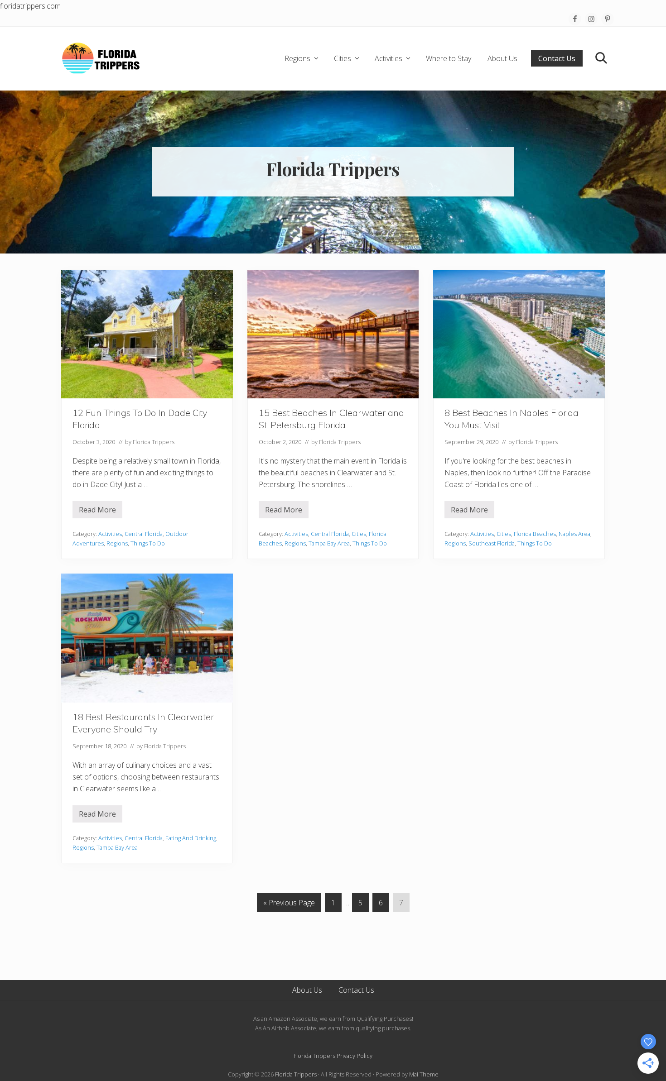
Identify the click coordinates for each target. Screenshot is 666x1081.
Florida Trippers (296, 1074)
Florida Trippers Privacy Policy (333, 1056)
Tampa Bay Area (329, 543)
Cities (359, 534)
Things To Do (147, 543)
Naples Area (574, 534)
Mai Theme (424, 1074)
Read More (97, 511)
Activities (110, 534)
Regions (117, 543)
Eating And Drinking (190, 838)
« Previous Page (289, 904)
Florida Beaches (535, 534)
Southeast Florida (491, 543)
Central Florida (144, 534)
